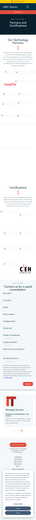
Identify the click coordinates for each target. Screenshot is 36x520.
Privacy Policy (21, 490)
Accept (18, 508)
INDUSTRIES (18, 459)
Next (21, 430)
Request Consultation (18, 445)
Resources (18, 464)
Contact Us (18, 12)
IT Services (18, 457)
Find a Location (18, 469)
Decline (18, 513)
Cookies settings (18, 504)
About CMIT (18, 462)
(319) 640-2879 (18, 452)
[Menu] (27, 7)
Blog (18, 466)
